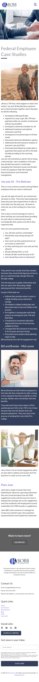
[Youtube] (7, 628)
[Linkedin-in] (11, 628)
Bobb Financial (10, 673)
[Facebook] (15, 628)
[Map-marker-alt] (2, 628)
